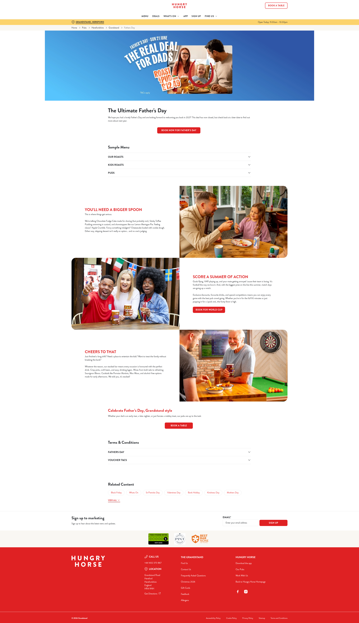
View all (112, 500)
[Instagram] (246, 591)
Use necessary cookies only (271, 16)
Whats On (133, 492)
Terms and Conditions (279, 618)
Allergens (185, 600)
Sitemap (262, 618)
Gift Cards (185, 587)
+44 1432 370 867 (153, 562)
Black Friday (116, 492)
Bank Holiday (194, 492)
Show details (210, 26)
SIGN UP (273, 522)
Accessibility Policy (213, 618)
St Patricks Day (153, 492)
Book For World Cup (209, 309)
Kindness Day (213, 492)
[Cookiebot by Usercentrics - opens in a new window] (82, 26)
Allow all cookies (271, 7)
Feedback (185, 594)
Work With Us (242, 575)
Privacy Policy (247, 618)
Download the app (244, 563)
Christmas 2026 (188, 581)
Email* (227, 517)
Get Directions (150, 593)
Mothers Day (233, 492)
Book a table (179, 425)
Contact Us (186, 569)
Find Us (184, 563)
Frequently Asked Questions (193, 575)
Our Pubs (240, 569)
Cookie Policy (231, 618)
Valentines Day (173, 492)
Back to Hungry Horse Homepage (250, 581)
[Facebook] (238, 591)
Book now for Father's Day (178, 130)
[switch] (145, 26)
